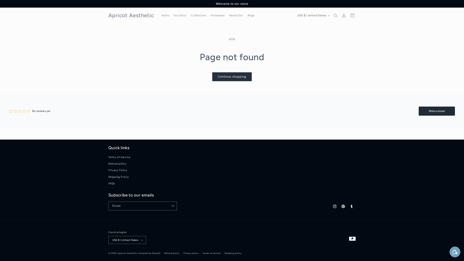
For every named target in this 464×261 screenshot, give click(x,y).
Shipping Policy (118, 177)
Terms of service (211, 253)
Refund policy (117, 163)
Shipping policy (233, 253)
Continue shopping (232, 76)
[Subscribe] (172, 206)
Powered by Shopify (150, 253)
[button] (335, 15)
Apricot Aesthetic (128, 253)
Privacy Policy (117, 170)
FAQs (111, 183)
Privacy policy (191, 253)
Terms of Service (119, 157)
